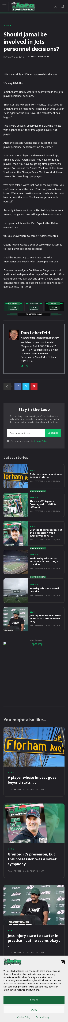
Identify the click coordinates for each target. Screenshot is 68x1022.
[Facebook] (22, 365)
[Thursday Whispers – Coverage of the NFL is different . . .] (15, 505)
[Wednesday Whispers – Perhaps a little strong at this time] (15, 562)
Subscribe (53, 432)
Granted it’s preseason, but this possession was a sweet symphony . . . (46, 532)
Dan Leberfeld (40, 57)
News (7, 25)
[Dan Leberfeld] (14, 349)
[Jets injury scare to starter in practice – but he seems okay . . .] (15, 619)
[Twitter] (27, 365)
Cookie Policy (24, 1017)
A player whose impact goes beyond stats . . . (46, 475)
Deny (34, 1009)
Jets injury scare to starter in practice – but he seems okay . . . (45, 618)
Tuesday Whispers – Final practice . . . (44, 590)
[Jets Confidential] (32, 6)
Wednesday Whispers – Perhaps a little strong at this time (44, 561)
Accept (34, 1000)
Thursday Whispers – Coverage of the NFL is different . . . (43, 504)
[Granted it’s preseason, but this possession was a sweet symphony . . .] (15, 533)
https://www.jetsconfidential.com (40, 337)
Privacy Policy (42, 1017)
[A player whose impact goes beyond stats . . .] (15, 476)
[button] (63, 962)
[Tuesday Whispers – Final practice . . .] (15, 590)
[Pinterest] (34, 386)
